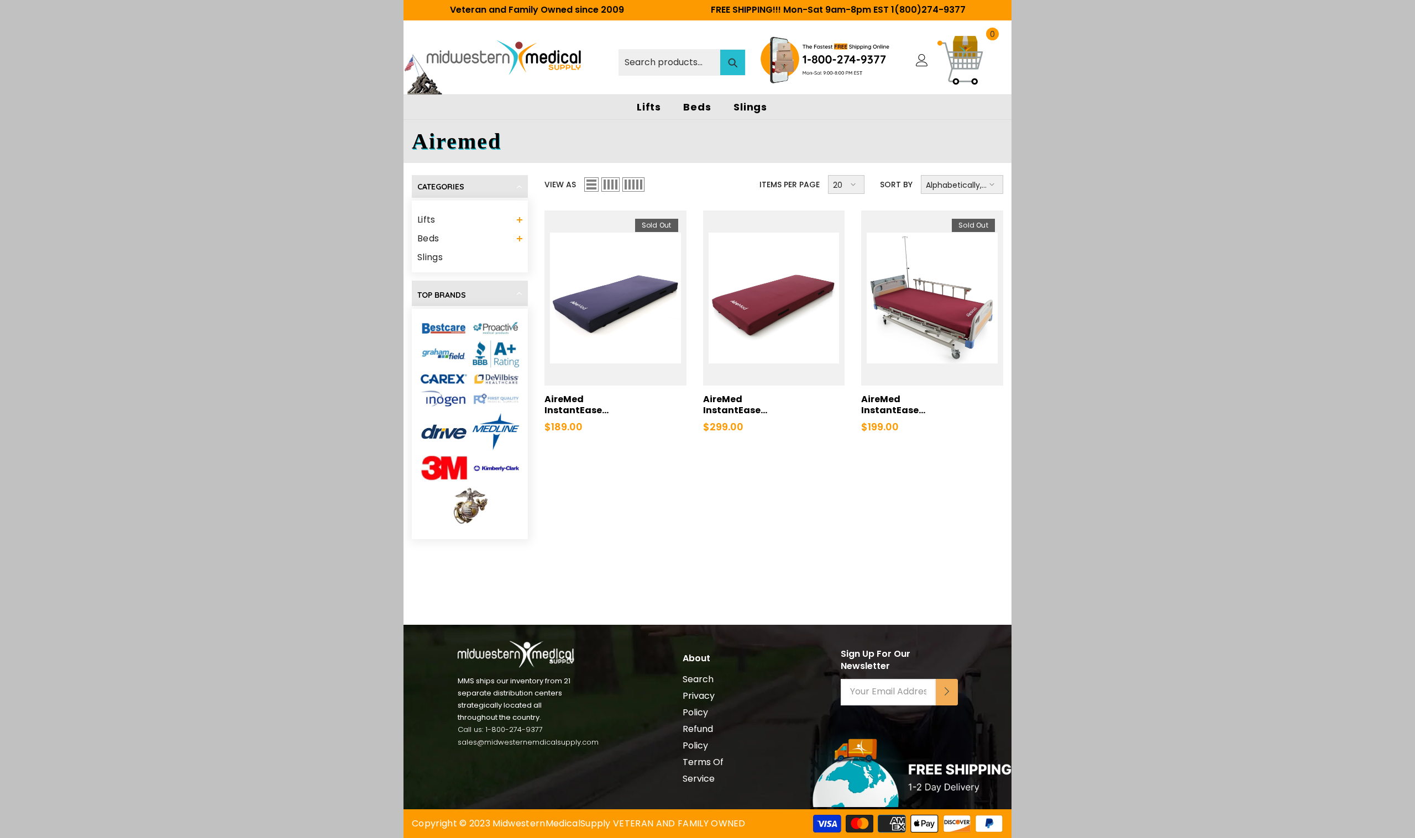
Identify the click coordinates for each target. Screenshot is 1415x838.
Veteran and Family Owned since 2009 (537, 9)
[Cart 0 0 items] (961, 60)
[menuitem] (469, 219)
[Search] (682, 60)
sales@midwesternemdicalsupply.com (528, 742)
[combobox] (669, 62)
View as (560, 184)
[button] (469, 219)
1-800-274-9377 (514, 729)
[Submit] (947, 692)
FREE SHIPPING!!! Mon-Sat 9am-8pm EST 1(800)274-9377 (838, 9)
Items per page (789, 184)
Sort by (896, 184)
